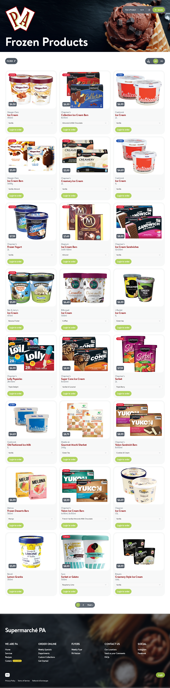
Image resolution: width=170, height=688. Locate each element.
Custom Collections (46, 657)
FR (7, 675)
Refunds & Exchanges (40, 680)
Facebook (142, 653)
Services (8, 653)
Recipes (8, 657)
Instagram (142, 649)
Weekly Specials (45, 649)
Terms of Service (24, 680)
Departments (43, 653)
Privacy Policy (10, 680)
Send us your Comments (115, 653)
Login (160, 675)
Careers (8, 660)
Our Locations (111, 649)
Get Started (43, 660)
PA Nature (75, 653)
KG (162, 61)
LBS (155, 61)
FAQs (107, 657)
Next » (90, 605)
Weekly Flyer (76, 649)
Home (7, 649)
